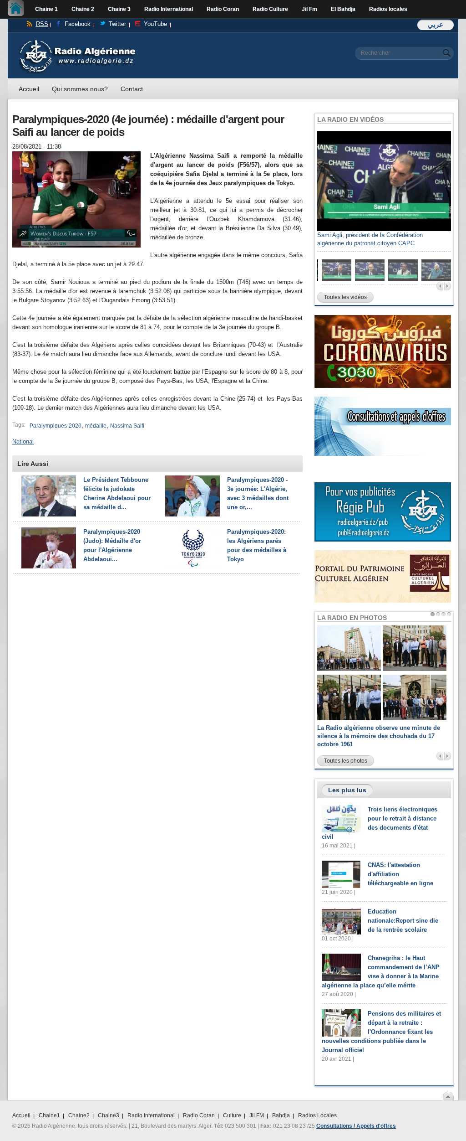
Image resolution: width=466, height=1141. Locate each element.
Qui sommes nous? (80, 89)
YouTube (155, 24)
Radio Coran (223, 9)
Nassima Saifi (127, 426)
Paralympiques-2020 (55, 426)
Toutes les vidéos (345, 297)
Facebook (78, 24)
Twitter (117, 24)
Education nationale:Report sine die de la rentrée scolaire (403, 920)
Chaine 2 (82, 9)
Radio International (168, 9)
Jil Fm (309, 9)
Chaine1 (49, 1115)
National (23, 441)
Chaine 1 (46, 9)
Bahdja (281, 1115)
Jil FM (256, 1115)
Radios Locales (317, 1115)
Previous (439, 286)
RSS (42, 24)
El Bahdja (343, 9)
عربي (435, 24)
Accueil (18, 9)
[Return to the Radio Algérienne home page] (77, 41)
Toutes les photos (345, 761)
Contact (132, 89)
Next (447, 286)
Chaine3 (108, 1115)
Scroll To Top (448, 1096)
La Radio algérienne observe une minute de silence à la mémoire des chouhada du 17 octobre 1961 (378, 736)
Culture (232, 1115)
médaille (95, 426)
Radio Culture (270, 9)
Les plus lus (347, 790)
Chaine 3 (119, 9)
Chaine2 (79, 1115)
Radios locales (388, 9)
